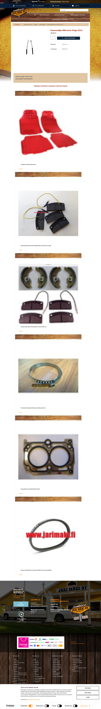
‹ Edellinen (17, 24)
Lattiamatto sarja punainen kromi (28, 164)
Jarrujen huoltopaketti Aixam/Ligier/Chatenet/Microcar (33, 326)
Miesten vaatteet (56, 660)
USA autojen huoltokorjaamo (20, 5)
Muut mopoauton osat (38, 676)
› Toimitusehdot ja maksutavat (77, 643)
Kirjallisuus (16, 664)
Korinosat (16, 666)
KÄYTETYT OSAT (37, 680)
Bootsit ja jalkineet (57, 666)
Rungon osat (36, 669)
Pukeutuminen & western (77, 15)
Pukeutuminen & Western (57, 656)
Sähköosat (16, 671)
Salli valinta (88, 692)
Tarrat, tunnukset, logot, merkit (20, 673)
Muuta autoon (17, 678)
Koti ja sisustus (56, 669)
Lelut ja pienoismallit (77, 660)
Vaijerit (35, 24)
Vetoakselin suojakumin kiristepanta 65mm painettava (33, 408)
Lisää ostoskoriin (69, 38)
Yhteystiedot (57, 5)
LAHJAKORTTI (36, 681)
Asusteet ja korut (56, 673)
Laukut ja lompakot (57, 667)
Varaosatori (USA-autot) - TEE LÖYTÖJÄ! (19, 680)
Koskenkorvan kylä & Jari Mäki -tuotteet (79, 668)
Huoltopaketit (36, 662)
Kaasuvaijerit (42, 24)
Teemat (74, 664)
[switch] (47, 706)
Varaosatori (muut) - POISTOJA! (20, 683)
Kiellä (87, 697)
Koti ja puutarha (76, 659)
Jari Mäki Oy (77, 5)
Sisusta (15, 669)
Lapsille (54, 671)
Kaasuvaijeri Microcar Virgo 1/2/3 (55, 24)
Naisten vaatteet (56, 662)
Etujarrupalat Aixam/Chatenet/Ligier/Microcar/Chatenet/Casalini (36, 245)
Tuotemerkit (55, 659)
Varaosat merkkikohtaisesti (39, 678)
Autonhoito (16, 660)
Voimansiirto (16, 676)
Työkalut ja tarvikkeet (77, 662)
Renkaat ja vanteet (18, 667)
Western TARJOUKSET (58, 676)
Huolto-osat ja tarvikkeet (19, 662)
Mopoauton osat (60, 15)
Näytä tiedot (84, 706)
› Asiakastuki (73, 641)
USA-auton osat (44, 15)
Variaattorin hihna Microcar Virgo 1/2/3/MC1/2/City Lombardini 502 (36, 570)
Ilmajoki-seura (76, 671)
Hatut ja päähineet (57, 664)
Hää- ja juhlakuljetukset (39, 5)
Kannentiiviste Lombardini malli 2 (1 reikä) (30, 489)
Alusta (15, 659)
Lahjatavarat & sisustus (59, 19)
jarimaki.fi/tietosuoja (33, 699)
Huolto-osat (35, 660)
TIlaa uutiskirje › (21, 604)
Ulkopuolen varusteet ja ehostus (20, 674)
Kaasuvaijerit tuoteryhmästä (24, 78)
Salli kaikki (88, 688)
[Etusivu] (35, 15)
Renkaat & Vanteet (37, 667)
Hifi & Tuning (36, 664)
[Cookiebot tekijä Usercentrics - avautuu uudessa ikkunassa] (10, 706)
